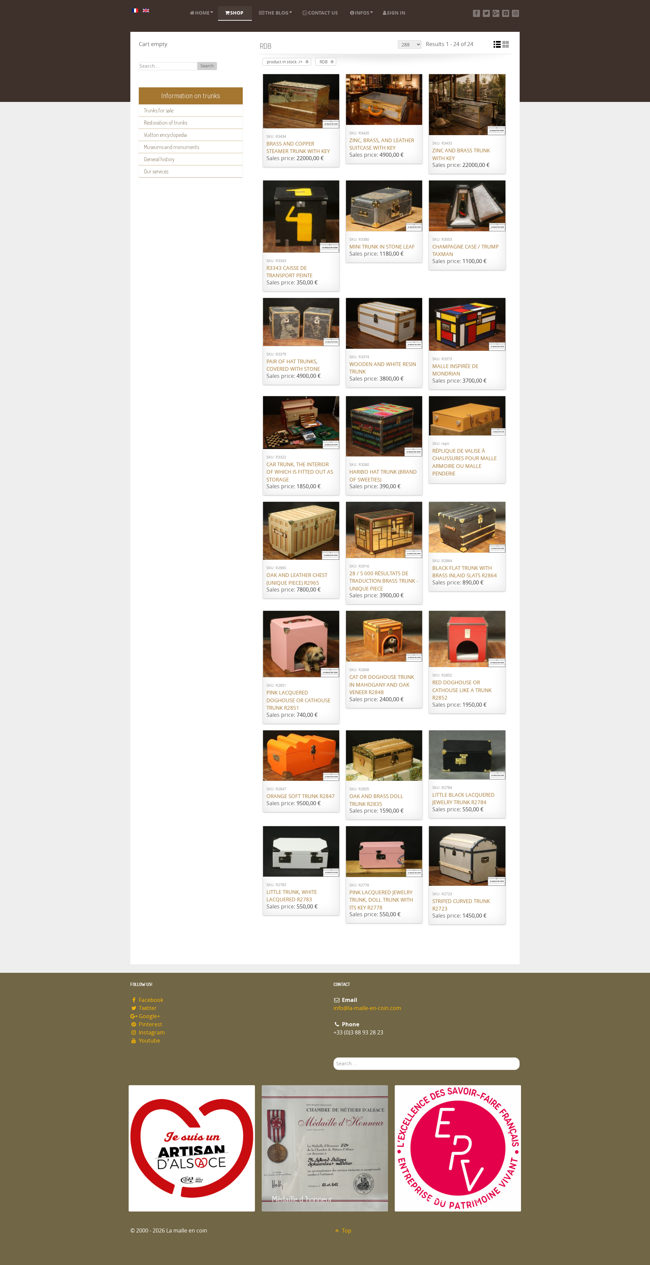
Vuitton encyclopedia (165, 134)
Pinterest (149, 1024)
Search (207, 66)
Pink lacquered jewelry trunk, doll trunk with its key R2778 (381, 900)
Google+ (148, 1016)
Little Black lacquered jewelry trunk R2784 (463, 799)
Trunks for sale (158, 110)
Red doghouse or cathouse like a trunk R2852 (462, 690)
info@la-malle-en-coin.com (367, 1008)
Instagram (151, 1032)
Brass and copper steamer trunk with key (298, 148)
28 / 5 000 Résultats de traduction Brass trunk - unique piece (383, 581)
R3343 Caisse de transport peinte (289, 272)
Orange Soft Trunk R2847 (300, 796)
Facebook (150, 1000)
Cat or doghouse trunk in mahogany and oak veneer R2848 (381, 684)
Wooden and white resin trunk (382, 368)
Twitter (147, 1008)
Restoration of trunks (165, 122)
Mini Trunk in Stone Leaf (382, 247)
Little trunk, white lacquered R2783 (291, 896)
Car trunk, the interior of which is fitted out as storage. (299, 472)
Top (346, 1230)
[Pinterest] (505, 13)
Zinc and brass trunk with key (461, 155)
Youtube (148, 1040)
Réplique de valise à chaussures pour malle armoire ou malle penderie (464, 462)
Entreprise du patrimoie (442, 1199)
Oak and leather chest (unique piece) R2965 (296, 579)
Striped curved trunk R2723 (461, 905)
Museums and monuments (171, 147)
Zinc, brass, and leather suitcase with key (381, 144)
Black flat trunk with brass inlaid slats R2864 (464, 572)
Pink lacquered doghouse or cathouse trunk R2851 (298, 700)
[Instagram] (515, 13)
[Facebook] (476, 13)
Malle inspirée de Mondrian (455, 370)
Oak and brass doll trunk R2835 (376, 800)
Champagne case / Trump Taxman (465, 251)
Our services (156, 171)
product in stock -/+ (285, 62)
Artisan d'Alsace (163, 1199)
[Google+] (496, 13)
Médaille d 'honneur (302, 1199)
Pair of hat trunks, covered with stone (293, 365)
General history (159, 159)
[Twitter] (486, 13)
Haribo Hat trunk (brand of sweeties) (383, 476)
